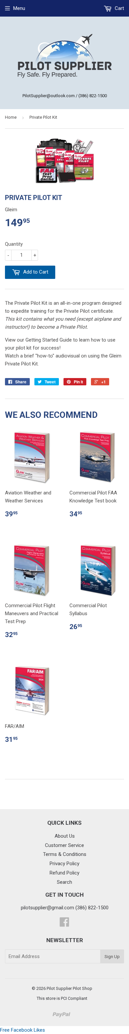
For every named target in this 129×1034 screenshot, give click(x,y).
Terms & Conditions (64, 854)
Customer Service (64, 845)
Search (64, 882)
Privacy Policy (64, 864)
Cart (118, 8)
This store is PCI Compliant (62, 998)
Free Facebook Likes (22, 1030)
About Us (65, 836)
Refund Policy (64, 873)
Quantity (14, 244)
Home (11, 117)
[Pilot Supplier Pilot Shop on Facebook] (64, 924)
